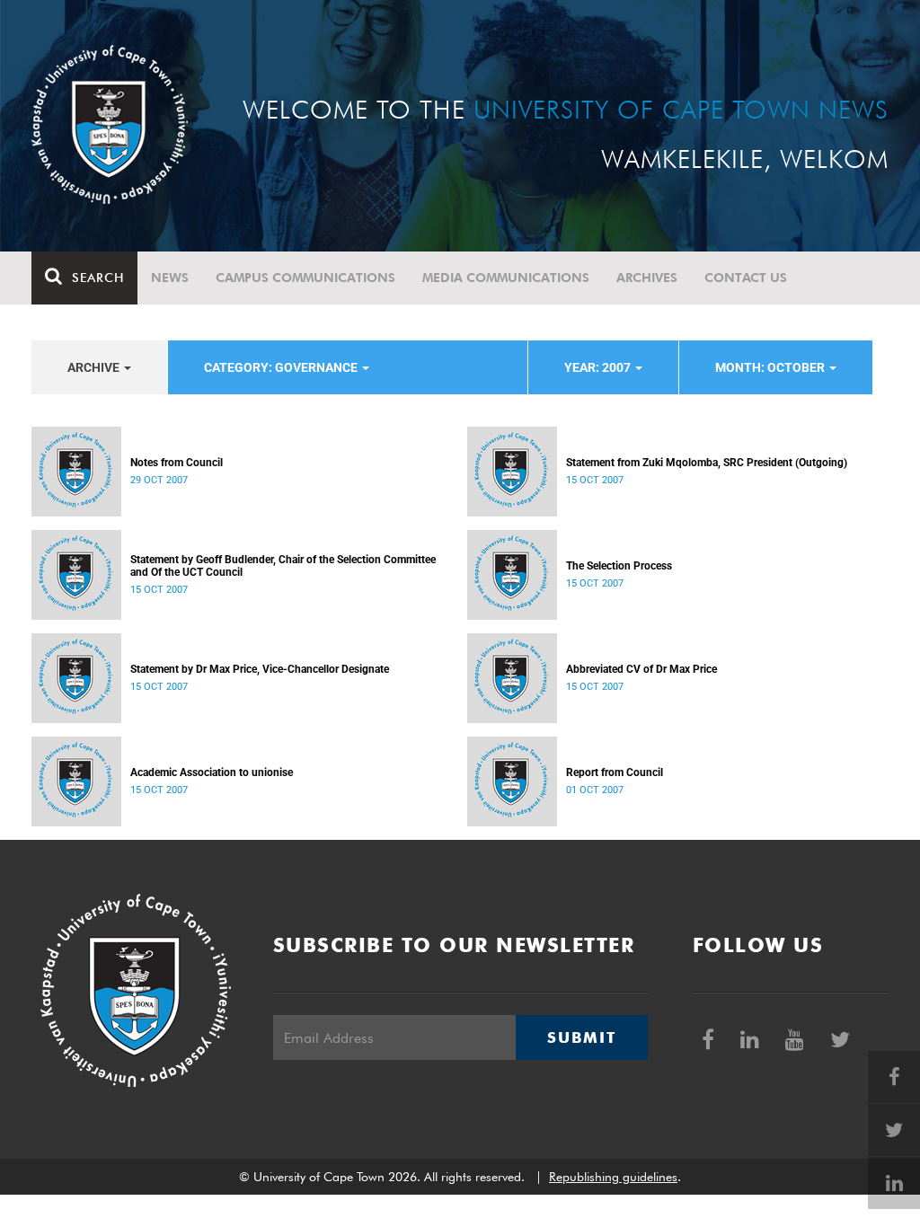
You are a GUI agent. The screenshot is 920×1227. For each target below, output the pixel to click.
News (170, 277)
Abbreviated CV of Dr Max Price (641, 669)
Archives (646, 277)
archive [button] (94, 367)
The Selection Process (619, 566)
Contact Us (745, 277)
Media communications (505, 277)
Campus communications (305, 277)
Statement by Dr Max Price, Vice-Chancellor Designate (259, 669)
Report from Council (614, 772)
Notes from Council (176, 462)
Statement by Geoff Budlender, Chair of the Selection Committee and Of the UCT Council (283, 565)
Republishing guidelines (613, 1177)
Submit (581, 1037)
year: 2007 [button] (598, 367)
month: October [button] (771, 367)
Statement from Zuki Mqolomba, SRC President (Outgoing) (706, 462)
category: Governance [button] (282, 367)
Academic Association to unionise (211, 772)
